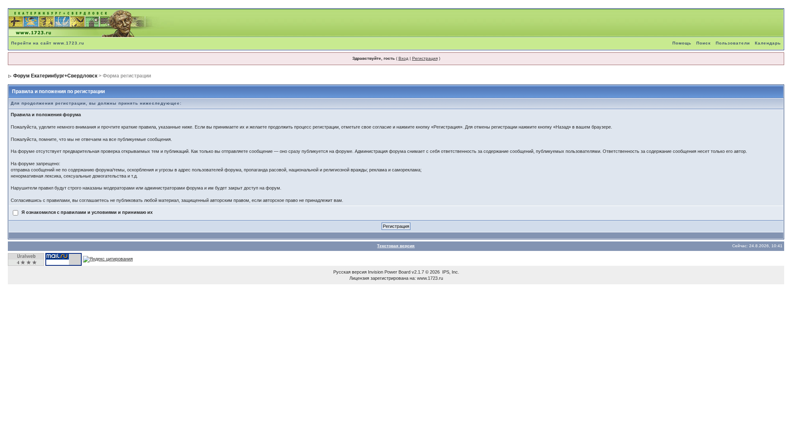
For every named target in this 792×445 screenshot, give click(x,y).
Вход (403, 58)
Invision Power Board (389, 271)
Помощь (681, 43)
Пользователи (733, 43)
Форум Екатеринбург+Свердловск (55, 76)
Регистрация (425, 58)
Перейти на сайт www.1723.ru (47, 43)
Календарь (768, 43)
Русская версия (350, 271)
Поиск (703, 43)
